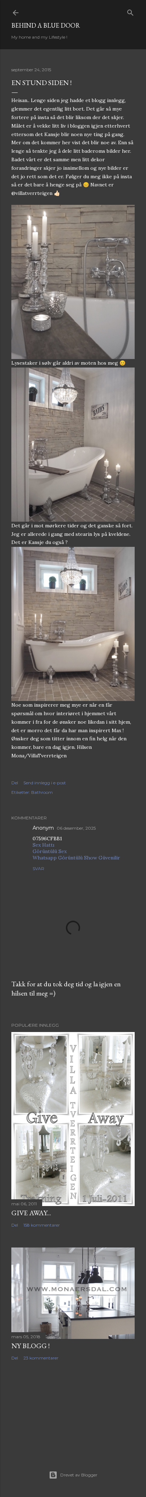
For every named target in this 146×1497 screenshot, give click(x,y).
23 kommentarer (40, 1358)
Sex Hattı (43, 845)
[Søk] (130, 11)
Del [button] (14, 782)
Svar (38, 868)
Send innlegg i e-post (44, 782)
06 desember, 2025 (76, 828)
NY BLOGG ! (30, 1345)
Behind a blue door (45, 25)
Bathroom (42, 792)
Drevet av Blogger (78, 1475)
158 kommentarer (41, 1225)
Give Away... (31, 1212)
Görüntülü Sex (50, 851)
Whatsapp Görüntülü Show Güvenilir (76, 857)
